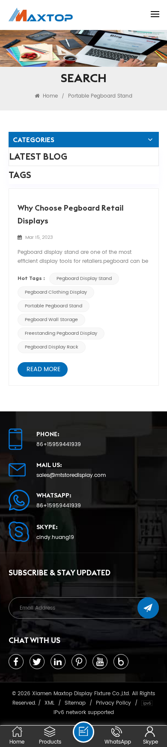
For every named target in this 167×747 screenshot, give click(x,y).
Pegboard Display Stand (84, 279)
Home (49, 96)
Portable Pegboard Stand (53, 306)
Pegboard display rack (51, 347)
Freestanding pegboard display (61, 333)
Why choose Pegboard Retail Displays (71, 214)
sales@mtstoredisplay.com (71, 475)
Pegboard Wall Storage (51, 320)
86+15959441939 (58, 445)
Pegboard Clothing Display (56, 292)
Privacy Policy (113, 703)
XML (49, 703)
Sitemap (75, 703)
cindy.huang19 (55, 538)
